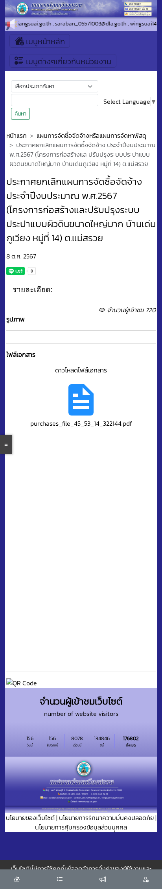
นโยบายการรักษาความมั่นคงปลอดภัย (106, 817)
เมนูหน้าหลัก (44, 41)
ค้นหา (20, 114)
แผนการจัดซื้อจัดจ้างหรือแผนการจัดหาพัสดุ (91, 135)
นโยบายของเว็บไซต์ (30, 817)
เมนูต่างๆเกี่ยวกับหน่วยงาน (67, 61)
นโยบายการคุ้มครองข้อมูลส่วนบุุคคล (81, 827)
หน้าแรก (16, 135)
